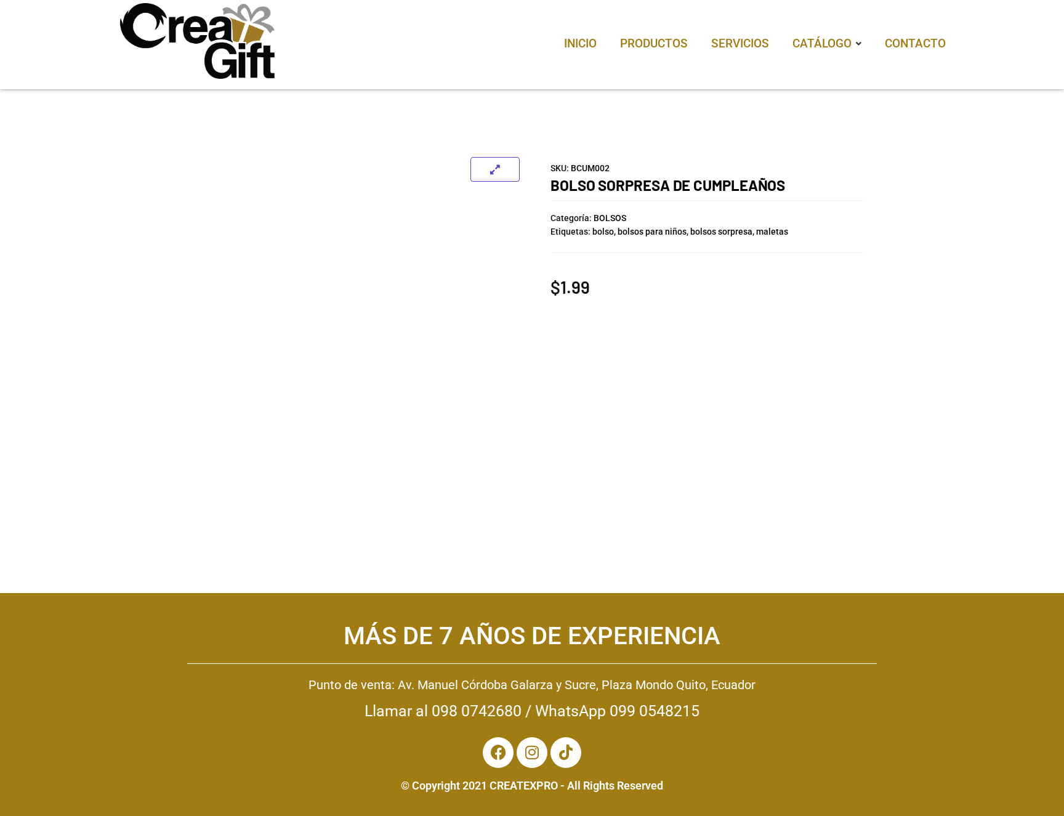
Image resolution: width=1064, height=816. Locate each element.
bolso (603, 231)
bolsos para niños (652, 231)
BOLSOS (610, 218)
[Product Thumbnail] (495, 169)
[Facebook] (498, 752)
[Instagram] (532, 752)
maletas (772, 231)
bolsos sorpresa (721, 231)
